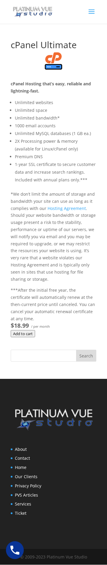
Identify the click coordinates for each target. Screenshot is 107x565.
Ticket (20, 513)
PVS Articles (26, 495)
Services (23, 504)
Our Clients (26, 476)
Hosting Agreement (67, 208)
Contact (22, 458)
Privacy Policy (28, 486)
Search (86, 356)
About (21, 449)
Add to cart (23, 333)
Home (20, 467)
